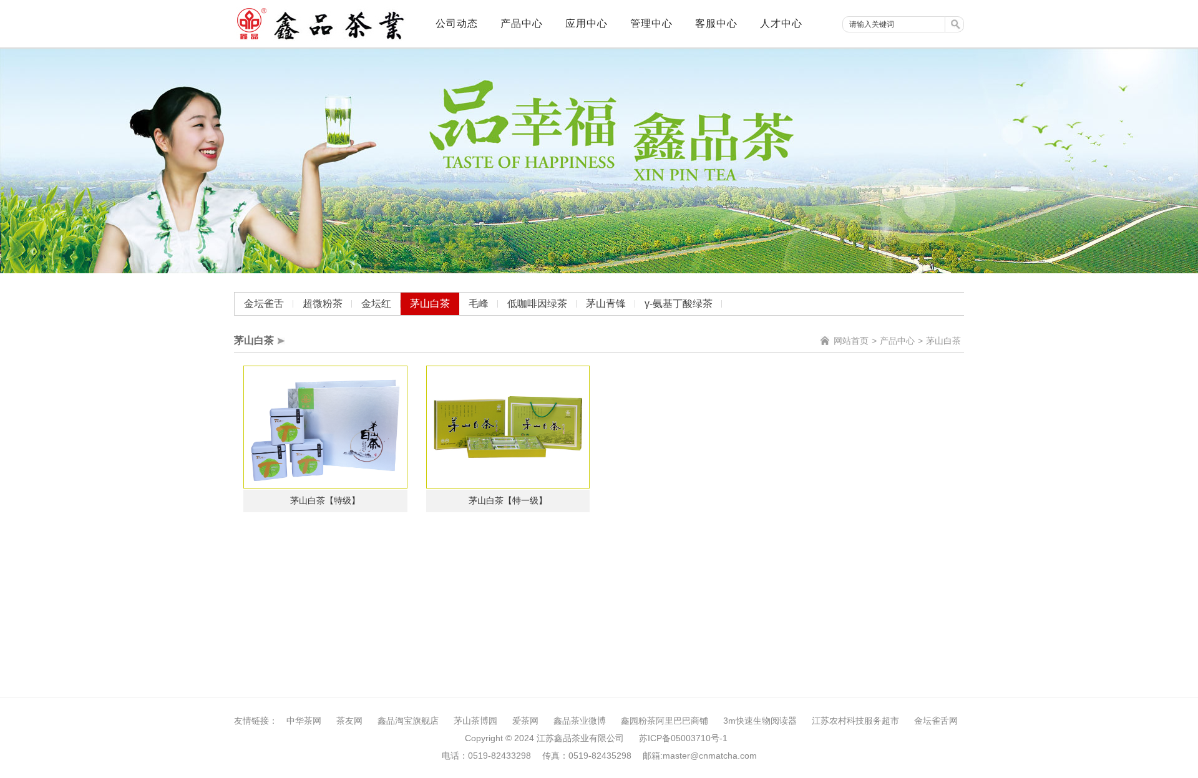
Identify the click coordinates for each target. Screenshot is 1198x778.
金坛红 (376, 303)
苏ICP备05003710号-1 (683, 738)
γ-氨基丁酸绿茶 (679, 303)
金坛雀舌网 (936, 721)
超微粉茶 (323, 303)
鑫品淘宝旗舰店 (408, 721)
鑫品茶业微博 (579, 721)
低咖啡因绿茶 (537, 303)
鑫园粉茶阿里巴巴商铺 (664, 721)
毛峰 (479, 303)
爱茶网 (525, 721)
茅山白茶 (430, 303)
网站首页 (851, 341)
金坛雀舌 (264, 303)
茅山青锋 (606, 303)
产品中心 (897, 341)
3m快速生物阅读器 (760, 721)
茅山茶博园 (475, 721)
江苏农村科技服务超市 (855, 721)
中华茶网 (303, 721)
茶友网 (349, 721)
